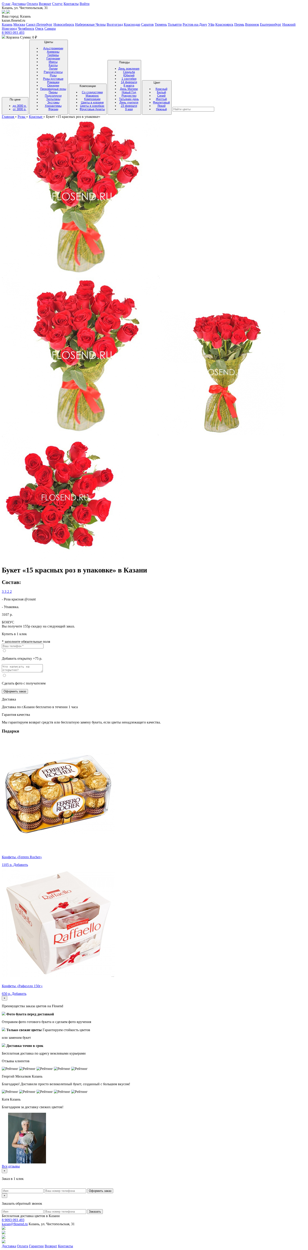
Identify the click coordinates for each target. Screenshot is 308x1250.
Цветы (53, 75)
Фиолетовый (161, 102)
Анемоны (53, 51)
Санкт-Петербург (39, 24)
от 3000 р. (19, 109)
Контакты (71, 4)
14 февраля (129, 82)
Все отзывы (11, 1166)
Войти (85, 4)
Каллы (53, 65)
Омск (39, 28)
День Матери (129, 89)
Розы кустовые (53, 78)
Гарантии (36, 1246)
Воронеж (252, 24)
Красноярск (224, 24)
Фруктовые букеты (92, 109)
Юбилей (128, 75)
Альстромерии (53, 48)
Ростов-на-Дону (195, 24)
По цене (18, 104)
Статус (57, 4)
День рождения (128, 68)
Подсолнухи (53, 95)
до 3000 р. (20, 106)
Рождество (129, 95)
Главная (8, 117)
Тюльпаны (53, 99)
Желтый (161, 99)
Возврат (45, 4)
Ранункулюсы (53, 72)
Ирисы (53, 62)
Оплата (32, 4)
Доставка (18, 4)
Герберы (53, 55)
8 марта (129, 85)
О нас (6, 4)
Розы (53, 75)
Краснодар (132, 24)
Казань (7, 24)
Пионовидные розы (53, 89)
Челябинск (26, 28)
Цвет (161, 96)
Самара (50, 28)
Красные (36, 117)
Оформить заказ (15, 691)
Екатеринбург (270, 24)
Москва (19, 24)
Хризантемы (53, 106)
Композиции (92, 97)
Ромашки (53, 82)
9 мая (129, 109)
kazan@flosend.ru (15, 1224)
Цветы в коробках (92, 106)
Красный (161, 89)
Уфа (211, 24)
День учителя (129, 102)
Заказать (95, 1211)
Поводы (128, 86)
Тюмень (161, 24)
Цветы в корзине (92, 102)
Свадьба (129, 72)
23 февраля (129, 106)
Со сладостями (92, 92)
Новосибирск (63, 24)
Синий (161, 95)
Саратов (147, 24)
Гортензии (53, 58)
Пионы (53, 92)
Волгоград (115, 24)
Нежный (161, 109)
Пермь (239, 24)
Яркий (161, 106)
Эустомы (53, 102)
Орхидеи (53, 85)
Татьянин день (129, 99)
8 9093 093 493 (13, 32)
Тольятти (175, 24)
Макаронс (92, 95)
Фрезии (53, 109)
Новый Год (129, 92)
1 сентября (129, 78)
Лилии (53, 68)
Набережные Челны (90, 24)
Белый (161, 92)
